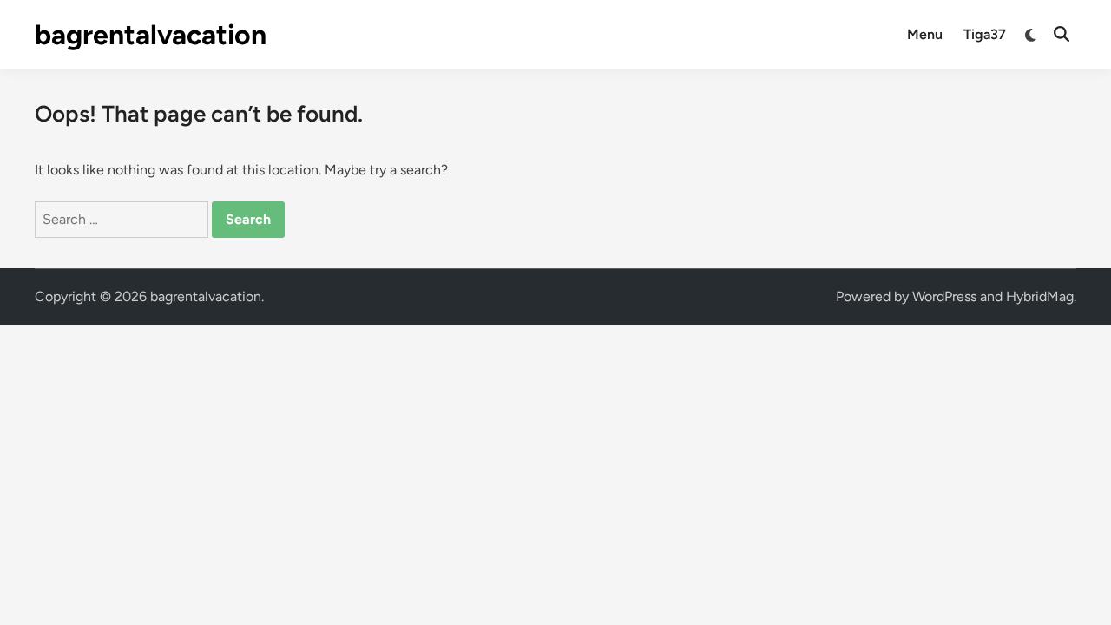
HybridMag (1040, 296)
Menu (925, 34)
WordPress (944, 296)
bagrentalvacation (150, 34)
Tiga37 (984, 34)
